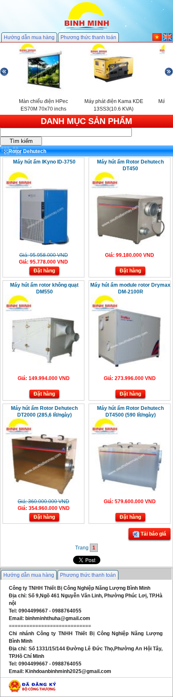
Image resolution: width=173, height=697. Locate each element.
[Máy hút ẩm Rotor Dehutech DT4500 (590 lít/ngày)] (129, 493)
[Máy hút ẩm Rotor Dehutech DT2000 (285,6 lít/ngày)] (43, 493)
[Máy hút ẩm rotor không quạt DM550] (43, 370)
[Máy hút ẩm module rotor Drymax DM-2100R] (129, 370)
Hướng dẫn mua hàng (29, 37)
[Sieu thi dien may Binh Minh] (87, 29)
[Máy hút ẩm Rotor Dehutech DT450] (129, 247)
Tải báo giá (152, 534)
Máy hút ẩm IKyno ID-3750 (44, 162)
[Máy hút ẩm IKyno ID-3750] (43, 247)
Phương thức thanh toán (88, 37)
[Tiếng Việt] (157, 39)
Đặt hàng (44, 271)
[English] (167, 39)
